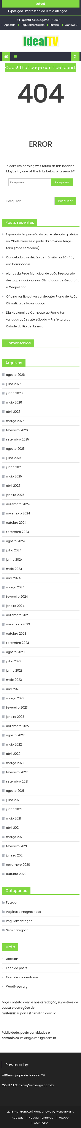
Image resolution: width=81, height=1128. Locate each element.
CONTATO (71, 25)
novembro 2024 (18, 513)
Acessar (12, 959)
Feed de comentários (22, 977)
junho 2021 (14, 809)
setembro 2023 (17, 643)
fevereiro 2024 (17, 596)
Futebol (54, 25)
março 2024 (15, 587)
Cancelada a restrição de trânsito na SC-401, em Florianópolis (40, 260)
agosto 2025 (15, 449)
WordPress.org (16, 986)
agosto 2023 (15, 652)
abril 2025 (13, 485)
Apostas (9, 25)
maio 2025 (14, 476)
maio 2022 (14, 744)
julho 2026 (13, 384)
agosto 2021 (15, 791)
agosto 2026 (15, 375)
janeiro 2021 (14, 855)
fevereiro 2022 (17, 772)
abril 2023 (13, 689)
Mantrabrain (64, 1112)
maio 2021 (13, 818)
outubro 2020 (16, 874)
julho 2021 (13, 800)
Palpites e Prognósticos (23, 912)
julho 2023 (13, 661)
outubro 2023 (16, 633)
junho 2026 (14, 393)
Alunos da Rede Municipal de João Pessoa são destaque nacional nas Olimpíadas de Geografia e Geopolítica (42, 280)
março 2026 (15, 421)
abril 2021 (12, 828)
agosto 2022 (15, 735)
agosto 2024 (15, 541)
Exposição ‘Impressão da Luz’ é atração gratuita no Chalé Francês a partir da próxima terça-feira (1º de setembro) (42, 241)
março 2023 (15, 698)
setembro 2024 (17, 532)
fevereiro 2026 (17, 430)
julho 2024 (14, 550)
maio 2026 (14, 402)
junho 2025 (14, 467)
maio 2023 (14, 680)
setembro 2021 (17, 781)
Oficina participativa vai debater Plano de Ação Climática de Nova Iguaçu (42, 299)
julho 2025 (13, 458)
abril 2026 (13, 412)
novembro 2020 (18, 864)
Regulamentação (32, 25)
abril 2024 (13, 578)
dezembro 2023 (18, 615)
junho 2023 (14, 670)
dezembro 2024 (18, 504)
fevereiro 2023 (17, 707)
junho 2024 (14, 559)
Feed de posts (16, 968)
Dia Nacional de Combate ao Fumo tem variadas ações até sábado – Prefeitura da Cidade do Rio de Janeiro (38, 319)
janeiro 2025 (15, 495)
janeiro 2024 (15, 606)
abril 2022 (13, 754)
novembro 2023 (18, 624)
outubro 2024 (16, 522)
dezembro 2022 (18, 726)
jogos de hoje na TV (30, 1075)
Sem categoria (17, 930)
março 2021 (14, 837)
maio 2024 (14, 569)
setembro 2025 (17, 439)
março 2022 (15, 763)
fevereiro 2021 (16, 846)
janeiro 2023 (15, 717)
